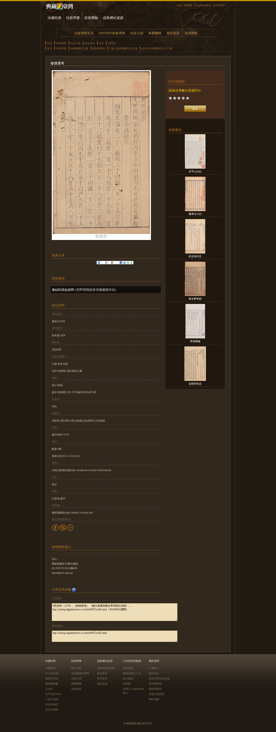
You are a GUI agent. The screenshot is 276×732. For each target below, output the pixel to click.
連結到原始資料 (63, 289)
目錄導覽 (73, 17)
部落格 (188, 5)
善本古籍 (90, 43)
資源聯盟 (191, 33)
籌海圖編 (195, 341)
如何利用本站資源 (159, 678)
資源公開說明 (156, 694)
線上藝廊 (128, 678)
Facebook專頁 (202, 5)
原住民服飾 (51, 709)
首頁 (179, 5)
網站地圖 (154, 699)
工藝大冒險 (51, 699)
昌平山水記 (195, 171)
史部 (101, 43)
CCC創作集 (52, 673)
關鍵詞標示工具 (132, 673)
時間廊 (127, 683)
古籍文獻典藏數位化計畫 (123, 48)
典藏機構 (154, 33)
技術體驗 (91, 17)
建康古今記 (195, 213)
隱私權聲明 (155, 688)
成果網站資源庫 (106, 668)
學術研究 (102, 678)
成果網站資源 (113, 17)
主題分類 (76, 678)
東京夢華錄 (195, 298)
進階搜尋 (172, 33)
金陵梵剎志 (195, 383)
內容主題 (136, 33)
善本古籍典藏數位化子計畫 (156, 48)
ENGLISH (219, 5)
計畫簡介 (154, 668)
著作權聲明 (155, 683)
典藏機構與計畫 (79, 48)
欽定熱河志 (195, 256)
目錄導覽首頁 (84, 33)
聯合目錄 (76, 668)
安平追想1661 (53, 694)
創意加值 (102, 683)
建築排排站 (51, 678)
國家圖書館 (98, 48)
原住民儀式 (51, 704)
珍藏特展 (54, 17)
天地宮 (49, 688)
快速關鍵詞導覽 (80, 673)
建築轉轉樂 (51, 683)
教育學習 (102, 673)
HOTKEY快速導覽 (112, 33)
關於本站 (154, 673)
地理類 (112, 43)
